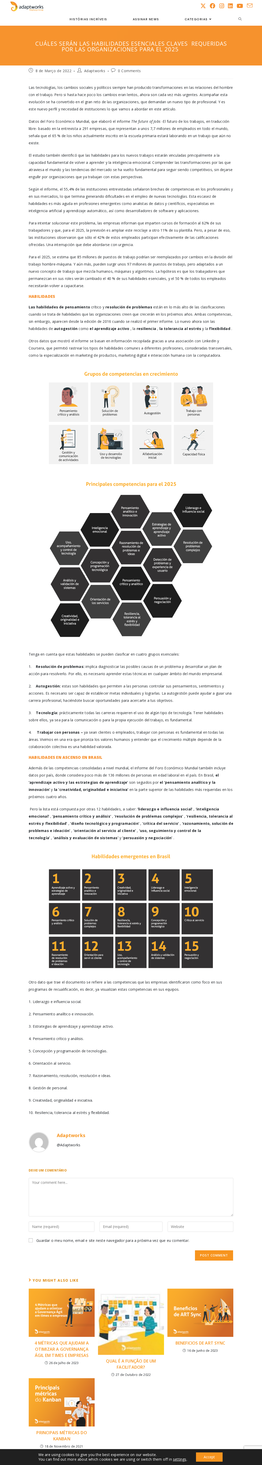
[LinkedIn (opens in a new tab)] (232, 6)
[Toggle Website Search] (240, 19)
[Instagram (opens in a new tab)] (223, 6)
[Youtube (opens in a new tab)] (242, 6)
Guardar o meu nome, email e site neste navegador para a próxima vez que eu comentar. (112, 1240)
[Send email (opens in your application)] (251, 5)
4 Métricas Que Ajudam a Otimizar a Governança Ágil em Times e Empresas (62, 1349)
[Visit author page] (39, 1142)
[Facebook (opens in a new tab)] (214, 6)
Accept (209, 1456)
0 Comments (129, 70)
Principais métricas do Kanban (61, 1436)
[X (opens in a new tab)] (205, 6)
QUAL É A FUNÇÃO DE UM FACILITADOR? (131, 1364)
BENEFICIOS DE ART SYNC (200, 1343)
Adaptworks (94, 70)
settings (180, 1459)
